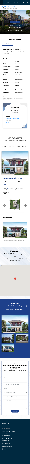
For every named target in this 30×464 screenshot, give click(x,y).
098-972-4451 (6, 444)
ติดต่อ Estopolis (6, 428)
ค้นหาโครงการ (11, 6)
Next (25, 205)
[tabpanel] (15, 204)
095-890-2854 (6, 434)
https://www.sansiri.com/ (12, 118)
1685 (7, 123)
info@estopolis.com (7, 446)
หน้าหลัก (4, 6)
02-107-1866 (5, 440)
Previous (4, 205)
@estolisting (7, 435)
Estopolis (5, 449)
